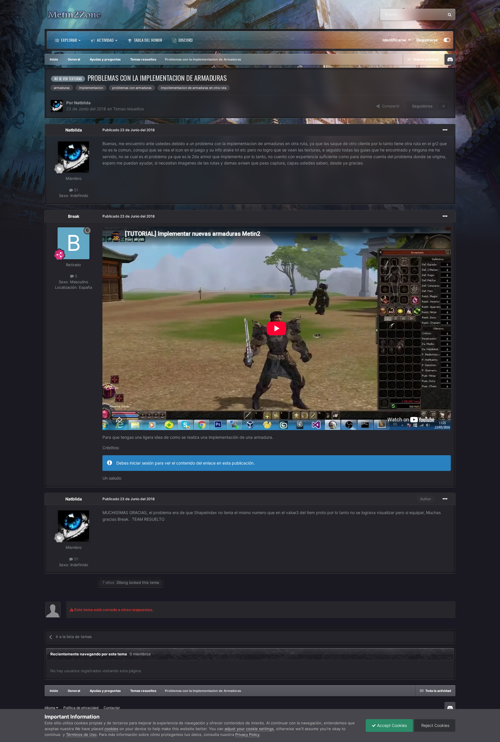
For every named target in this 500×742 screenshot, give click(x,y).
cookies (111, 728)
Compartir (390, 106)
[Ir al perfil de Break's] (73, 243)
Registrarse (427, 40)
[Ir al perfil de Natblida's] (56, 106)
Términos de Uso (81, 734)
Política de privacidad (80, 708)
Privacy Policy (247, 734)
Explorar (68, 40)
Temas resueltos (128, 108)
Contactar (112, 708)
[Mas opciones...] (445, 130)
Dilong (122, 582)
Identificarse (395, 40)
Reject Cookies (434, 725)
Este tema (428, 14)
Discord (185, 40)
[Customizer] (447, 40)
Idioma (50, 708)
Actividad (105, 40)
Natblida (82, 102)
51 (75, 190)
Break (73, 216)
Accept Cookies (391, 725)
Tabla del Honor (147, 40)
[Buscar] (449, 14)
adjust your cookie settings (249, 728)
